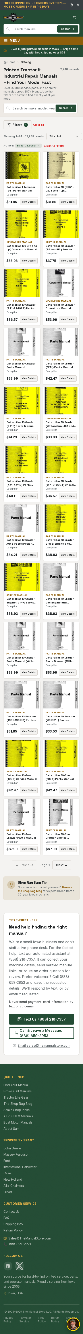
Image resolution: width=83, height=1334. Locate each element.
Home (11, 62)
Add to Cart (25, 165)
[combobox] (41, 29)
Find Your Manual (16, 1085)
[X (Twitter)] (19, 1266)
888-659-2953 (20, 1244)
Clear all (38, 124)
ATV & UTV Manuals (18, 1116)
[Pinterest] (8, 1266)
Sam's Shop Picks (17, 1110)
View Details (29, 201)
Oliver (8, 1192)
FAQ (7, 1218)
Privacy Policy (8, 1319)
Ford (7, 1161)
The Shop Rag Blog (18, 1103)
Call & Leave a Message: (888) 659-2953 (41, 1033)
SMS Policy (42, 1319)
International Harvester (20, 1167)
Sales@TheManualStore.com (29, 1238)
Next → (62, 865)
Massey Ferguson (16, 1154)
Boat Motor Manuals (18, 1122)
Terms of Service (25, 1319)
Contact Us (11, 1211)
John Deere (12, 1148)
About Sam (11, 1128)
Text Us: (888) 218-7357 (44, 1019)
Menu (15, 40)
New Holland (13, 1179)
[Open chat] (73, 1324)
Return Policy (13, 1230)
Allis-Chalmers (14, 1186)
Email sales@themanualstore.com (44, 1045)
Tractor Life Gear (16, 1097)
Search (65, 29)
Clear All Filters (54, 145)
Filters (19, 125)
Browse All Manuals (18, 1091)
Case (7, 1173)
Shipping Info (13, 1224)
